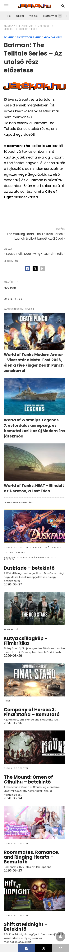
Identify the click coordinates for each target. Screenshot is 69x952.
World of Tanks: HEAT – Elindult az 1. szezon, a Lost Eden (34, 488)
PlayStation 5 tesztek (45, 547)
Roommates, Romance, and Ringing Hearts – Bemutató (31, 857)
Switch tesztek (14, 552)
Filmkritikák (12, 629)
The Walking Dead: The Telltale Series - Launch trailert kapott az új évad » (36, 236)
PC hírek (9, 37)
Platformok (50, 15)
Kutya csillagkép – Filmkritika (26, 640)
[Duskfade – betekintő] (34, 526)
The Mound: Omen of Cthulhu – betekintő (28, 779)
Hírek (8, 15)
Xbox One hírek (28, 29)
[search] (63, 6)
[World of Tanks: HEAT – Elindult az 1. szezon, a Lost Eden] (34, 462)
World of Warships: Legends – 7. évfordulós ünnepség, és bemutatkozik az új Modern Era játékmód (34, 428)
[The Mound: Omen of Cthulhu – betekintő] (34, 747)
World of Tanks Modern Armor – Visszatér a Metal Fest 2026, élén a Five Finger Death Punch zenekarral (34, 362)
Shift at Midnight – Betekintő (26, 926)
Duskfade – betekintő (29, 568)
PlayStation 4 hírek (29, 37)
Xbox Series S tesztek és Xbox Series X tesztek (30, 558)
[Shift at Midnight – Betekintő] (34, 894)
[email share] (42, 268)
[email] (60, 948)
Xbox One (9, 29)
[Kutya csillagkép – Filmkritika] (34, 608)
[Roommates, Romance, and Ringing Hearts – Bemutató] (34, 822)
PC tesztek (21, 547)
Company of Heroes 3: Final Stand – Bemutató (32, 712)
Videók (33, 15)
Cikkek (20, 15)
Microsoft (44, 26)
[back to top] (60, 936)
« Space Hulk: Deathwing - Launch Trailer (34, 253)
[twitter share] (35, 268)
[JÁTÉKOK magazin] (34, 6)
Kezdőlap (9, 26)
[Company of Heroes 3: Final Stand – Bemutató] (34, 679)
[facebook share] (27, 268)
